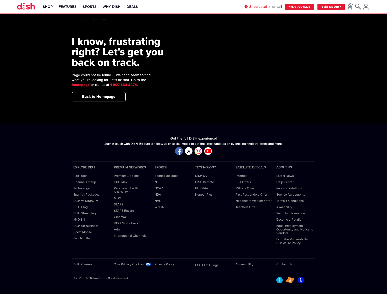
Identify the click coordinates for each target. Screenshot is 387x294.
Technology (81, 188)
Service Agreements (290, 194)
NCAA (159, 188)
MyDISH (79, 219)
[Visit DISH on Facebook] (179, 151)
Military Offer (245, 188)
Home (79, 19)
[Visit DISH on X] (188, 151)
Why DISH (112, 7)
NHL (158, 200)
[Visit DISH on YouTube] (208, 151)
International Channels (130, 235)
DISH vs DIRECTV (85, 200)
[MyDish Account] (366, 7)
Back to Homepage (98, 97)
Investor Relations (289, 188)
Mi (87, 19)
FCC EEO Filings (206, 265)
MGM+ (118, 198)
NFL (157, 182)
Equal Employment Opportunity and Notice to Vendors (294, 229)
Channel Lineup (84, 182)
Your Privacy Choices (129, 264)
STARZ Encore (124, 210)
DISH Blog (80, 207)
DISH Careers (82, 264)
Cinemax (120, 217)
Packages (80, 175)
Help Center (284, 182)
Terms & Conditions (290, 200)
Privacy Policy (165, 264)
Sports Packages (166, 175)
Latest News (285, 175)
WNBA (159, 207)
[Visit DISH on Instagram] (198, 151)
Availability (284, 207)
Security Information (290, 213)
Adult (118, 229)
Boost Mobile (82, 232)
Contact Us (284, 264)
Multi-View (202, 188)
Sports (90, 7)
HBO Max (120, 182)
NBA (158, 194)
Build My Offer (331, 6)
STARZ (118, 204)
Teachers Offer (246, 207)
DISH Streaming (84, 213)
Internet (241, 175)
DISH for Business (85, 225)
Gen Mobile (81, 238)
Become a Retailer (289, 219)
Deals (132, 7)
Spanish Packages (86, 194)
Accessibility (244, 264)
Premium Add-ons (126, 175)
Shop (48, 7)
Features (68, 7)
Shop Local (258, 7)
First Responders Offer (251, 194)
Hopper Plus (203, 194)
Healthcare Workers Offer (254, 200)
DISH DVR (202, 175)
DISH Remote (204, 182)
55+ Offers (243, 182)
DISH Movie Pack (126, 223)
